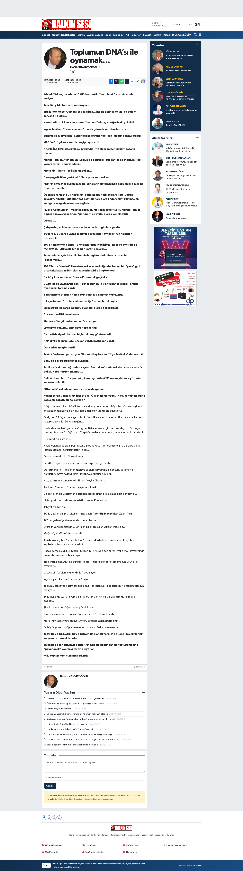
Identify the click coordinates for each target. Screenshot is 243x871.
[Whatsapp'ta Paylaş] (121, 81)
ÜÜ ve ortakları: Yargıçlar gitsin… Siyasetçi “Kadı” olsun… (77, 704)
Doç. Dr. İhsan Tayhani (178, 158)
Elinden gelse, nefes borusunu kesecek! (181, 111)
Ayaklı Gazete (95, 35)
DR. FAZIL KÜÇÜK (181, 35)
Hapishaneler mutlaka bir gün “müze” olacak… (71, 729)
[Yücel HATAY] (157, 55)
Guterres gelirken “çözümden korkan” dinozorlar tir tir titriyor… (80, 719)
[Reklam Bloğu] (175, 247)
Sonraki (138, 667)
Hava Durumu (92, 845)
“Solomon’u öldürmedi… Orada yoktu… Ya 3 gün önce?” (76, 698)
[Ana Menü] (199, 35)
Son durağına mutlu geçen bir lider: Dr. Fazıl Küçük (181, 163)
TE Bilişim (197, 865)
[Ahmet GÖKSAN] (157, 69)
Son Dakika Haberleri (94, 852)
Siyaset (147, 35)
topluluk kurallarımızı (69, 795)
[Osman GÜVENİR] (157, 96)
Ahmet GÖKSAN (174, 67)
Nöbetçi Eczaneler (53, 845)
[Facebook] (44, 817)
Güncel (46, 35)
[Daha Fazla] (127, 81)
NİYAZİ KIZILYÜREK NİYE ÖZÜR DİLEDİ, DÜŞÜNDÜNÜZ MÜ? (181, 98)
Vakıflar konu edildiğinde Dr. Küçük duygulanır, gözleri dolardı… (180, 150)
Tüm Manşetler (52, 852)
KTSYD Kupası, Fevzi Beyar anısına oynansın (179, 57)
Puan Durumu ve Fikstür (177, 845)
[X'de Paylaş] (116, 81)
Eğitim (157, 35)
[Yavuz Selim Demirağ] (157, 189)
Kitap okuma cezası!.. (177, 218)
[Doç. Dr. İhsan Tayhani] (157, 161)
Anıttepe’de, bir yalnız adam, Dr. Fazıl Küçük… (181, 177)
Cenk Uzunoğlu (174, 79)
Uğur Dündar (173, 214)
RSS (47, 865)
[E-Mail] (72, 72)
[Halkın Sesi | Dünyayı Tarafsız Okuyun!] (66, 24)
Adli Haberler (133, 35)
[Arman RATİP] (157, 123)
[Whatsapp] (59, 817)
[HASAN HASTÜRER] (157, 175)
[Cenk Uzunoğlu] (157, 82)
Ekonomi (118, 35)
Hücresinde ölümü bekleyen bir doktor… (68, 724)
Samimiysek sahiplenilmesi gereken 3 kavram (179, 84)
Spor (108, 35)
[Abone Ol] (143, 81)
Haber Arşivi (131, 852)
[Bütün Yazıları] (143, 692)
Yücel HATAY (172, 52)
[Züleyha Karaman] (157, 110)
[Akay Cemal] (157, 148)
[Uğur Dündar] (157, 216)
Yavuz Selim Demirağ (177, 185)
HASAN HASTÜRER (175, 172)
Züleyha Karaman (176, 106)
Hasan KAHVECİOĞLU (85, 67)
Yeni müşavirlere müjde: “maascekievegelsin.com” (73, 745)
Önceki (49, 667)
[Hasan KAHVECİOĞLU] (55, 58)
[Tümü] (197, 45)
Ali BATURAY (172, 199)
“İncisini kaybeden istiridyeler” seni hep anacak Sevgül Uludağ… (80, 734)
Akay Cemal (172, 144)
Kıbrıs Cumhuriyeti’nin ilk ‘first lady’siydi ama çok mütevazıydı (182, 204)
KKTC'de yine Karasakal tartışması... (178, 190)
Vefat (166, 35)
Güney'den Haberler (63, 35)
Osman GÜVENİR (174, 93)
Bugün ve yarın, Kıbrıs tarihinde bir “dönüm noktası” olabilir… (78, 714)
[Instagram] (54, 817)
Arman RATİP (172, 121)
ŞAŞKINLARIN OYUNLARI (178, 70)
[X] (49, 817)
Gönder (50, 786)
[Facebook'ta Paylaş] (111, 81)
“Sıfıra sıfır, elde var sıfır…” (61, 709)
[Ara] (195, 35)
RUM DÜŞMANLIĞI (175, 125)
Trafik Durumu (132, 845)
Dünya (81, 35)
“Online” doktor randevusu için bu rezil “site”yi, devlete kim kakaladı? (83, 739)
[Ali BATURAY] (157, 202)
